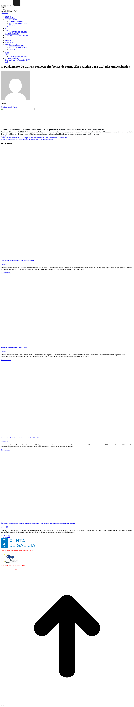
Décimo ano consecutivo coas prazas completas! (14, 347)
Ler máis (3, 136)
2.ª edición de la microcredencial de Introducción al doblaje (17, 260)
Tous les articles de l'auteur (9, 107)
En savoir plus (5, 273)
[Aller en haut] (67, 702)
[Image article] (36, 343)
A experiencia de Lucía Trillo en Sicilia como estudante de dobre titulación (21, 437)
